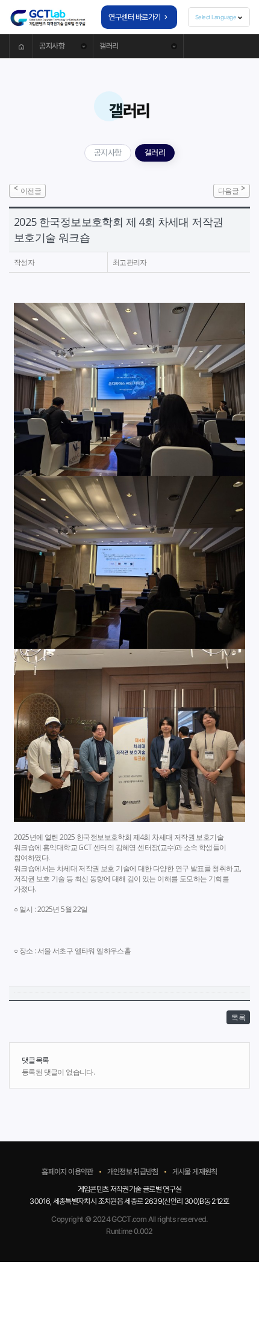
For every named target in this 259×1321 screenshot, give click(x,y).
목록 (238, 1017)
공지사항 (108, 152)
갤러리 (155, 152)
